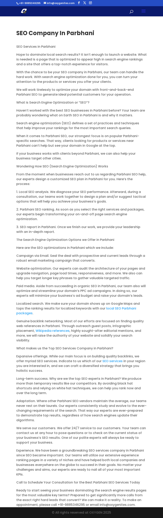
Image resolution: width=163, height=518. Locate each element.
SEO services (112, 361)
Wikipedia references (53, 330)
